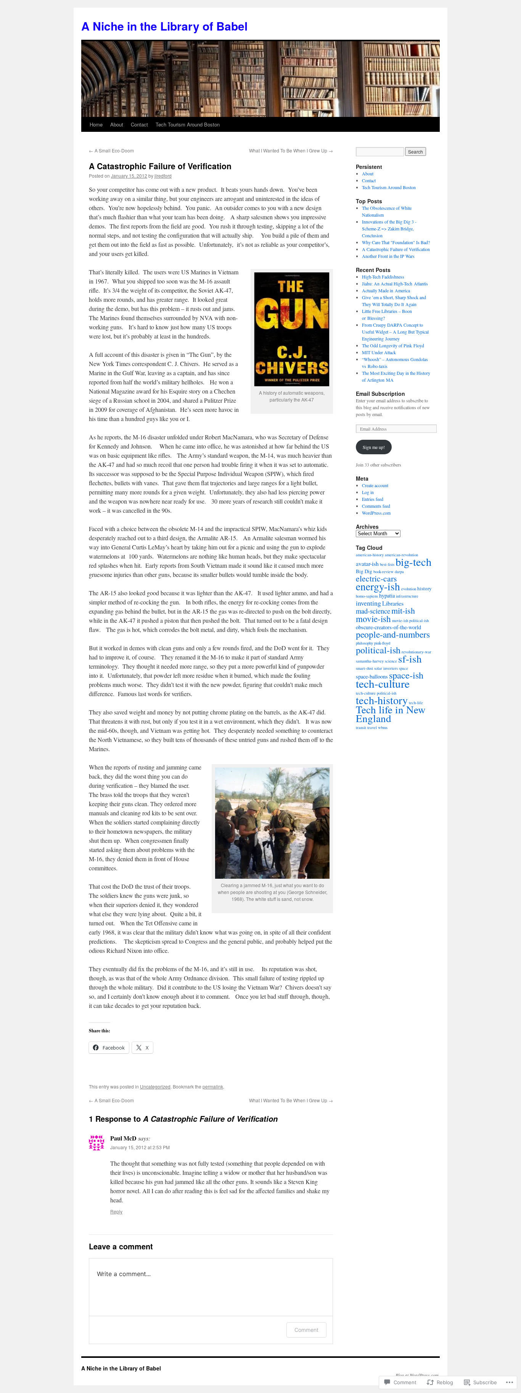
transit (361, 727)
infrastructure (407, 596)
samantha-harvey (370, 661)
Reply (116, 1211)
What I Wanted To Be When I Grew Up (291, 150)
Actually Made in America (386, 290)
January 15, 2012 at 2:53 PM (140, 1147)
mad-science (373, 611)
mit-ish (403, 610)
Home (96, 124)
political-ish (378, 650)
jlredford (163, 175)
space (403, 668)
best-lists (387, 564)
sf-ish (410, 659)
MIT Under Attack (379, 352)
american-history (370, 554)
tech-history (382, 700)
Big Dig (364, 571)
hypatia (387, 595)
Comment (306, 1330)
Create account (375, 485)
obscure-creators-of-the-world (388, 627)
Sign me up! (374, 447)
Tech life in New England (391, 713)
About (116, 124)
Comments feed (376, 506)
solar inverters (386, 668)
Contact (139, 124)
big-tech (413, 561)
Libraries (393, 603)
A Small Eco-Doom (111, 150)
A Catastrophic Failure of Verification (160, 166)
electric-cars (376, 578)
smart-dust (364, 668)
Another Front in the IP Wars (388, 256)
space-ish (406, 675)
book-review (383, 571)
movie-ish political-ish (410, 620)
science (391, 661)
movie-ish (373, 618)
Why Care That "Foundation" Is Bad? (396, 242)
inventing (368, 602)
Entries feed (372, 499)
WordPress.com (376, 513)
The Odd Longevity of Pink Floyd (393, 345)
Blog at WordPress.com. (418, 1375)
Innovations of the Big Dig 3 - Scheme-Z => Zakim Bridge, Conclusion (389, 228)
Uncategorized (155, 1086)
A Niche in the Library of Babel (164, 26)
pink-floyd (382, 643)
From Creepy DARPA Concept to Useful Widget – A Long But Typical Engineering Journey (395, 332)
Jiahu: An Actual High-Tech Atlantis (395, 283)
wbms (383, 727)
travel (372, 727)
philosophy (364, 643)
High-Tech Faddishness (383, 277)
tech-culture (383, 683)
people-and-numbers (393, 634)
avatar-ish (367, 563)
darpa (399, 571)
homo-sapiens (367, 596)
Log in (368, 492)
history (424, 588)
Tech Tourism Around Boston (188, 124)
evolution (408, 588)
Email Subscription (380, 393)
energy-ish (378, 586)
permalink (213, 1086)
